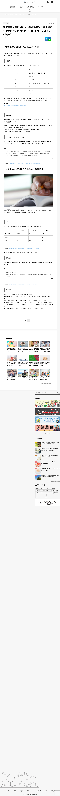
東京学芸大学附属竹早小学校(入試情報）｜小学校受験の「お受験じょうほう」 (24, 284)
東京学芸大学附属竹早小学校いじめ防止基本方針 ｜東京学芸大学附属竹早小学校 (24, 163)
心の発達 (43, 490)
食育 (52, 492)
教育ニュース (47, 492)
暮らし (30, 10)
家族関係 (37, 494)
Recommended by (44, 383)
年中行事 (37, 488)
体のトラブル (43, 494)
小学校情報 (6, 37)
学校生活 (42, 488)
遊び (54, 490)
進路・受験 (40, 6)
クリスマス (49, 494)
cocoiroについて (6, 791)
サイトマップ (53, 791)
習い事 (47, 488)
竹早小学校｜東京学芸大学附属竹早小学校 (15, 106)
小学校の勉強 (44, 497)
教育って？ (12, 6)
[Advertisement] (47, 518)
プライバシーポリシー (37, 791)
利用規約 (45, 791)
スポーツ (37, 492)
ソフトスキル (52, 488)
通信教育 (56, 492)
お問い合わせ (29, 791)
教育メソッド (49, 490)
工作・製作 (38, 497)
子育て (42, 492)
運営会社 (21, 791)
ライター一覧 (15, 791)
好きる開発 (30, 6)
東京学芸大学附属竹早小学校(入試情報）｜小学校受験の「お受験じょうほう (24, 248)
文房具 (54, 494)
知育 (57, 490)
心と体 (21, 6)
